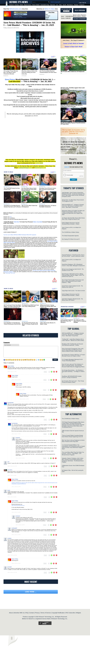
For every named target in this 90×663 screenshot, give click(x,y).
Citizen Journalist (37, 221)
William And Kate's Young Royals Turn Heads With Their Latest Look (48, 306)
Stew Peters (10, 79)
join (11, 216)
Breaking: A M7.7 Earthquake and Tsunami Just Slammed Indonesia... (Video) (72, 344)
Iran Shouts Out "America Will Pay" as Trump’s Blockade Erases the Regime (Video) (73, 355)
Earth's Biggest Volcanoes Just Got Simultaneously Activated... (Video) (70, 223)
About (11, 612)
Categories (81, 4)
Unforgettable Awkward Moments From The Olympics (67, 321)
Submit (73, 179)
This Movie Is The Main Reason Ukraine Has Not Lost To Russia (12, 206)
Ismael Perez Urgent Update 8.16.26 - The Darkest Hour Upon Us (72, 286)
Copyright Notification (58, 612)
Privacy (37, 612)
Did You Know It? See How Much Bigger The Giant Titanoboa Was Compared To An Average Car (12, 306)
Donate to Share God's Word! (73, 46)
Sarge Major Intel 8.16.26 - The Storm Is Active (73, 290)
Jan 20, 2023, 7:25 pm (12, 419)
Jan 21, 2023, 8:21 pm (16, 486)
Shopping (76, 4)
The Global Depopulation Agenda (70, 235)
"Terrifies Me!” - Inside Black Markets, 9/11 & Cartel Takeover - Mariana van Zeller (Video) (73, 340)
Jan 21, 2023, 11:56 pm (12, 555)
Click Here (16, 221)
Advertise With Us (19, 612)
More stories (23, 17)
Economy (17, 4)
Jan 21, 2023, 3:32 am (12, 496)
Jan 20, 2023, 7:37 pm (16, 433)
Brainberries (7, 186)
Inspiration (52, 4)
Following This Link (10, 273)
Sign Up (84, 2)
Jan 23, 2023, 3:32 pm (20, 524)
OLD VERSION (80, 10)
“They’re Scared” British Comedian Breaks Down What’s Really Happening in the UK (72, 436)
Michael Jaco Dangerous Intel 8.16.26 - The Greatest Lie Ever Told (73, 270)
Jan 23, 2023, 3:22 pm (20, 458)
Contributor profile (17, 17)
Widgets (78, 612)
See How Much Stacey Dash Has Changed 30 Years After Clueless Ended (28, 189)
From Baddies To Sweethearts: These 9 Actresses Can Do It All (12, 323)
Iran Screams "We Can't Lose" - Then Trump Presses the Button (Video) (73, 381)
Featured (11, 4)
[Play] (73, 30)
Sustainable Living (45, 4)
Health (21, 4)
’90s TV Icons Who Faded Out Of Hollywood (72, 71)
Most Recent (70, 4)
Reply (45, 371)
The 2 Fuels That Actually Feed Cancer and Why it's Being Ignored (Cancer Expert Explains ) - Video (73, 281)
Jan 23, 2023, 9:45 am (16, 563)
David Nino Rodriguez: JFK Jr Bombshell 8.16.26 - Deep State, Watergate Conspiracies (73, 265)
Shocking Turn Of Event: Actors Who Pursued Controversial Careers (47, 189)
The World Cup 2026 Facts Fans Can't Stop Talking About (30, 306)
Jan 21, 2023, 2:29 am (12, 475)
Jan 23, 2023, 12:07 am (12, 572)
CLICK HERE (39, 163)
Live (57, 4)
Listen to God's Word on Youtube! (73, 43)
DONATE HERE (66, 11)
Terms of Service (46, 612)
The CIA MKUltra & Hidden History (70, 232)
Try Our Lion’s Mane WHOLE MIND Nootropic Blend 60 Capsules (20, 234)
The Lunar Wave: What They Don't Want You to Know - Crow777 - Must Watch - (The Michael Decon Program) (73, 453)
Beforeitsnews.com (15, 9)
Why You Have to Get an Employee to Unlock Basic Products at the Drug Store (73, 441)
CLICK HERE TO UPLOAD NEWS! (79, 18)
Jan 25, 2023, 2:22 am (16, 534)
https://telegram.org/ (80, 144)
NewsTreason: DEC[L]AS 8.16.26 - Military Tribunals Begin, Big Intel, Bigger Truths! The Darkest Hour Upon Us (73, 275)
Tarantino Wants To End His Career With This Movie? (73, 407)
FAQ (26, 612)
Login (80, 2)
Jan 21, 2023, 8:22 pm (16, 379)
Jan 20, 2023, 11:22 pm (12, 466)
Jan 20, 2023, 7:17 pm (12, 371)
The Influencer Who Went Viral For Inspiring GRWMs (80, 321)
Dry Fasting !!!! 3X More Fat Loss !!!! (71, 239)
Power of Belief (35, 4)
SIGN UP (66, 167)
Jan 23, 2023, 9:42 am (16, 512)
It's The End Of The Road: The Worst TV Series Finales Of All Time (30, 324)
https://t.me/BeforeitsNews (68, 149)
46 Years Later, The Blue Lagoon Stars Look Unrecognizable (73, 88)
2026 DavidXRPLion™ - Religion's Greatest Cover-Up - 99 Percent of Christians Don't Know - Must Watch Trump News (73, 206)
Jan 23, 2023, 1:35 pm (20, 389)
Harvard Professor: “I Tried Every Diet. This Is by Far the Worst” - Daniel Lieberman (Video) (73, 255)
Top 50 (64, 4)
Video (60, 4)
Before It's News (18, 2)
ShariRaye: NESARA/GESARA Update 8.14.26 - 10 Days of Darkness (71, 377)
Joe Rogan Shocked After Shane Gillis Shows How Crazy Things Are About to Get (73, 218)
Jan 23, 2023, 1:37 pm (24, 399)
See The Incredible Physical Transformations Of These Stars (73, 123)
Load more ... (30, 592)
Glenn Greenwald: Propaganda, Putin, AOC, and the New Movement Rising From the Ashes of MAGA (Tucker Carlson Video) (73, 350)
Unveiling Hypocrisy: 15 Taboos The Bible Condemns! (47, 206)
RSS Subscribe (70, 612)
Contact (31, 612)
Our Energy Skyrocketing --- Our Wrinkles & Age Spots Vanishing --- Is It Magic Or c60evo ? (73, 371)
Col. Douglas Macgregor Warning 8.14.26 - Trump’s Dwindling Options (72, 360)
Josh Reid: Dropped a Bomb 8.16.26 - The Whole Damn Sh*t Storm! (72, 299)
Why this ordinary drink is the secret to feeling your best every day (71, 105)
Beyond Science (27, 4)
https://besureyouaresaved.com (18, 505)
